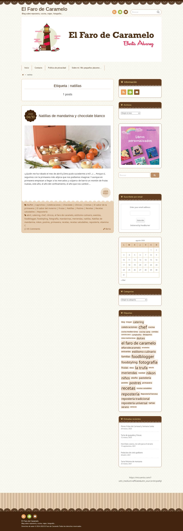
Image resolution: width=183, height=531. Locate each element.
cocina (151, 327)
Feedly (120, 12)
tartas (152, 403)
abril (29, 215)
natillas (87, 218)
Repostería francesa (149, 394)
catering (36, 215)
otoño (134, 377)
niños (125, 378)
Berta (108, 228)
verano (125, 406)
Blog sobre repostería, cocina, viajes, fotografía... (38, 523)
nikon (38, 222)
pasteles (124, 383)
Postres (79, 208)
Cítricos (78, 204)
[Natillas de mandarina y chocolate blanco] (67, 166)
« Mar (123, 280)
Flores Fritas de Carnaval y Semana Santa (137, 426)
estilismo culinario (83, 215)
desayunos (147, 335)
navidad (141, 373)
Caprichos (40, 204)
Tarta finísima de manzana (131, 461)
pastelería (145, 378)
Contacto (126, 12)
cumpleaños (137, 335)
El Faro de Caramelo (29, 521)
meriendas (77, 218)
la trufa (141, 367)
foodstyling (42, 218)
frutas (124, 367)
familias (125, 356)
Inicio (26, 68)
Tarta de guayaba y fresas (131, 435)
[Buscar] (155, 175)
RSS (114, 12)
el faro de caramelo (64, 215)
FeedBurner (145, 225)
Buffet (30, 204)
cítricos (50, 215)
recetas (65, 222)
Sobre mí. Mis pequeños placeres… (87, 68)
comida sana (126, 335)
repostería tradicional (135, 399)
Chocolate (67, 204)
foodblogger (30, 218)
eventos (97, 215)
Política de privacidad (57, 68)
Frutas (62, 208)
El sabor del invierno (46, 208)
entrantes (126, 351)
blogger (129, 322)
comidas (155, 332)
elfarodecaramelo (131, 347)
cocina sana (144, 332)
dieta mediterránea (128, 338)
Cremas (88, 204)
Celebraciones (54, 204)
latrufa (151, 368)
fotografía (53, 218)
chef (43, 215)
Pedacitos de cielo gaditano (132, 453)
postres (46, 222)
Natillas (70, 208)
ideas (132, 368)
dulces (141, 338)
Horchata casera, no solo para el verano (137, 444)
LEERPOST (105, 192)
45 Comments (33, 228)
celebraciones (129, 327)
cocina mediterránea (129, 332)
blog (123, 322)
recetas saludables (79, 222)
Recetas (89, 208)
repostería (94, 222)
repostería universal (134, 403)
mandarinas (65, 218)
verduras (133, 407)
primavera (56, 222)
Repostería (42, 211)
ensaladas (145, 348)
